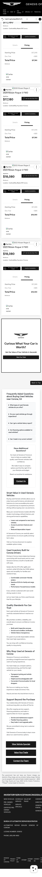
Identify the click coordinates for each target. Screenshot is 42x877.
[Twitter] (33, 847)
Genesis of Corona (6, 860)
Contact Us (21, 481)
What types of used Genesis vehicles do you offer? (18, 406)
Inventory (9, 795)
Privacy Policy (12, 860)
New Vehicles (9, 799)
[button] (12, 37)
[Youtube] (37, 847)
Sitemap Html (30, 860)
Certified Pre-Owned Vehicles (9, 810)
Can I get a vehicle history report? (21, 423)
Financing (29, 795)
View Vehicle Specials (21, 744)
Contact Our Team (21, 761)
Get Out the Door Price (31, 98)
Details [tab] (15, 45)
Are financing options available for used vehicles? (20, 431)
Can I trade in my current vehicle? (21, 439)
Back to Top (36, 383)
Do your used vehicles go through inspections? (20, 415)
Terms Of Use (18, 860)
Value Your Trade (21, 357)
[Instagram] (28, 847)
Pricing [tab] (27, 45)
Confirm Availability (30, 36)
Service (19, 795)
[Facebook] (24, 847)
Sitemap (24, 860)
